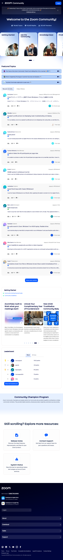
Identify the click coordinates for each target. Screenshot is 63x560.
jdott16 (17, 365)
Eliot (16, 379)
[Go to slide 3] (28, 343)
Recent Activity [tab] (8, 89)
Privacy (7, 551)
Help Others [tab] (21, 89)
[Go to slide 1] (24, 343)
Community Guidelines (10, 295)
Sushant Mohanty (12, 150)
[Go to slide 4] (30, 343)
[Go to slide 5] (32, 343)
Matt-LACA (10, 205)
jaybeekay (10, 186)
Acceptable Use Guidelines (24, 551)
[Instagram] (17, 547)
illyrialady (9, 223)
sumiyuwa (10, 94)
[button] (2, 3)
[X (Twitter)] (10, 547)
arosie (9, 169)
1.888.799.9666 (13, 494)
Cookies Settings (47, 551)
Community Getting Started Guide (13, 293)
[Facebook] (20, 547)
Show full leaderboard (11, 383)
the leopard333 (19, 374)
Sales (4, 531)
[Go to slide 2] (26, 343)
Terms (2, 551)
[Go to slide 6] (34, 343)
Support (5, 537)
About (4, 518)
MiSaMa (9, 113)
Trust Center (14, 551)
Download (5, 525)
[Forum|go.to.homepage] (14, 3)
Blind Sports (10, 242)
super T (9, 261)
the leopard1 (18, 360)
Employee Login (5, 553)
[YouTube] (13, 547)
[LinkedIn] (6, 547)
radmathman (11, 131)
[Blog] (2, 547)
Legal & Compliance (37, 551)
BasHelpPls (18, 370)
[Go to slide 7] (37, 343)
